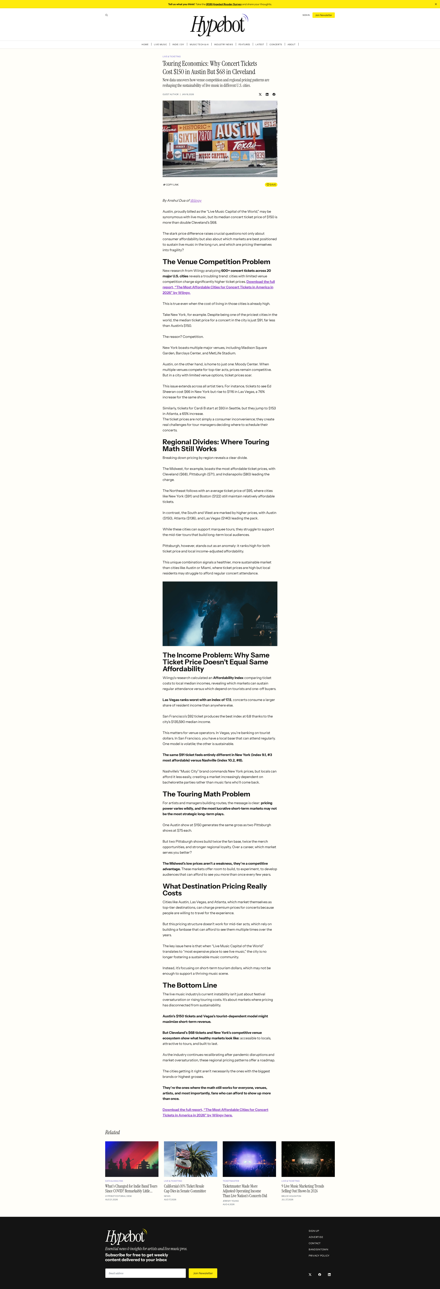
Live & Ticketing (172, 56)
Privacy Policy (319, 1255)
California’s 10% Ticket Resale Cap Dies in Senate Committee (185, 1188)
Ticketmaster (231, 1181)
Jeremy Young (231, 1201)
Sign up (314, 1230)
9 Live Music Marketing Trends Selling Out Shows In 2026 (303, 1188)
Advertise (316, 1237)
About (292, 44)
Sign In (306, 15)
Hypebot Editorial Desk (118, 1196)
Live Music (160, 44)
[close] (436, 4)
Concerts (276, 44)
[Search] (106, 15)
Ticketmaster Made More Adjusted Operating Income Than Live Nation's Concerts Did (245, 1190)
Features (244, 44)
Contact (315, 1243)
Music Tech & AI (199, 44)
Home (145, 44)
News (167, 1196)
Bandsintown (318, 1249)
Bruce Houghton (291, 1196)
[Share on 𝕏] (260, 94)
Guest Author (171, 94)
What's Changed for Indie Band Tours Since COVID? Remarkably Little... (131, 1188)
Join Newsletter (323, 15)
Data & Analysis (114, 1181)
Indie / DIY (178, 44)
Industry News (223, 44)
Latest (260, 44)
